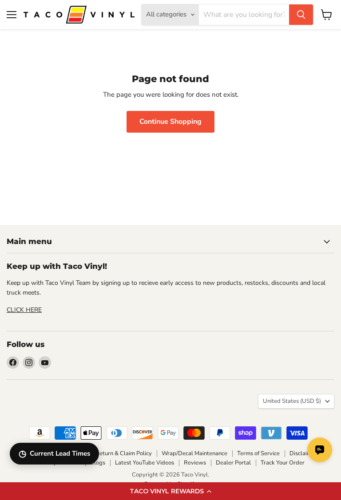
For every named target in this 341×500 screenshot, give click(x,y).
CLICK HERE (24, 310)
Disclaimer (303, 453)
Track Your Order (283, 463)
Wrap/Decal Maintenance (194, 453)
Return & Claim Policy (123, 453)
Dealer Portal (233, 463)
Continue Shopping (170, 121)
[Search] (301, 14)
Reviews (195, 463)
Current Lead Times (54, 454)
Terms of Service (258, 453)
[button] (170, 491)
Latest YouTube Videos (144, 463)
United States (292, 401)
